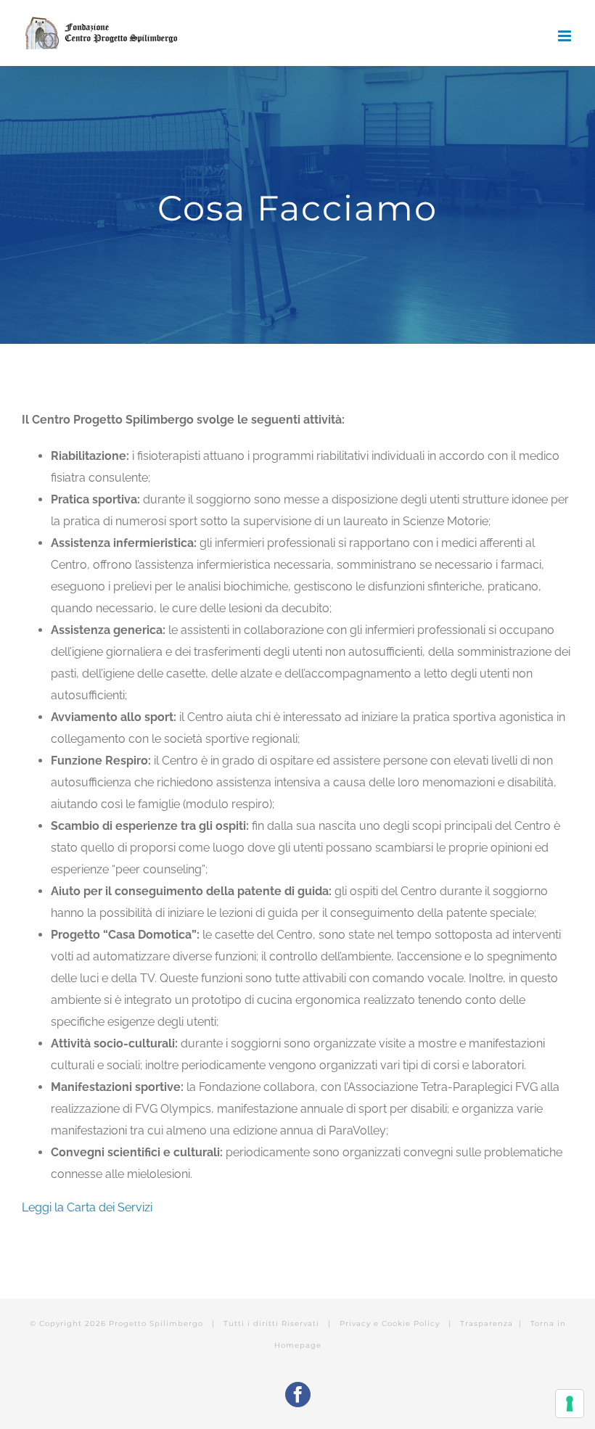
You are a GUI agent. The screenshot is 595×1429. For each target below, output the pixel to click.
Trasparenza (486, 1323)
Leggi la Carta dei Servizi (87, 1207)
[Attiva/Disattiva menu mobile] (565, 36)
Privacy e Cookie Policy (391, 1323)
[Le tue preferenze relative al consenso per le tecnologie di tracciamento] (569, 1403)
